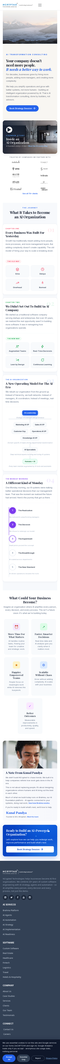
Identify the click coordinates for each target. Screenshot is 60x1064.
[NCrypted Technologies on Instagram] (29, 897)
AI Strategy (8, 924)
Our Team (7, 1010)
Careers (7, 1034)
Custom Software (11, 948)
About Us (7, 991)
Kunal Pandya (16, 813)
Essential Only (23, 1058)
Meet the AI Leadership (38, 146)
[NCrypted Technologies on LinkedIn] (5, 897)
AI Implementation (11, 929)
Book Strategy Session (20, 108)
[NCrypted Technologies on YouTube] (23, 897)
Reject (38, 1058)
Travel (5, 972)
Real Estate (8, 953)
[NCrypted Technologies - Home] (18, 5)
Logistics (7, 967)
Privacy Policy (51, 1058)
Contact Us (8, 1029)
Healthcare (8, 958)
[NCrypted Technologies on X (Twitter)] (11, 897)
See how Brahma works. (39, 803)
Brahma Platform (11, 910)
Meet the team (33, 817)
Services (6, 1000)
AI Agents (7, 915)
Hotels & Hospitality (12, 977)
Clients (6, 1005)
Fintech (6, 962)
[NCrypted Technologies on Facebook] (17, 897)
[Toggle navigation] (40, 5)
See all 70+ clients (30, 193)
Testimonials (9, 1015)
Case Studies (9, 996)
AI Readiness (9, 934)
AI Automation (9, 920)
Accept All (9, 1058)
